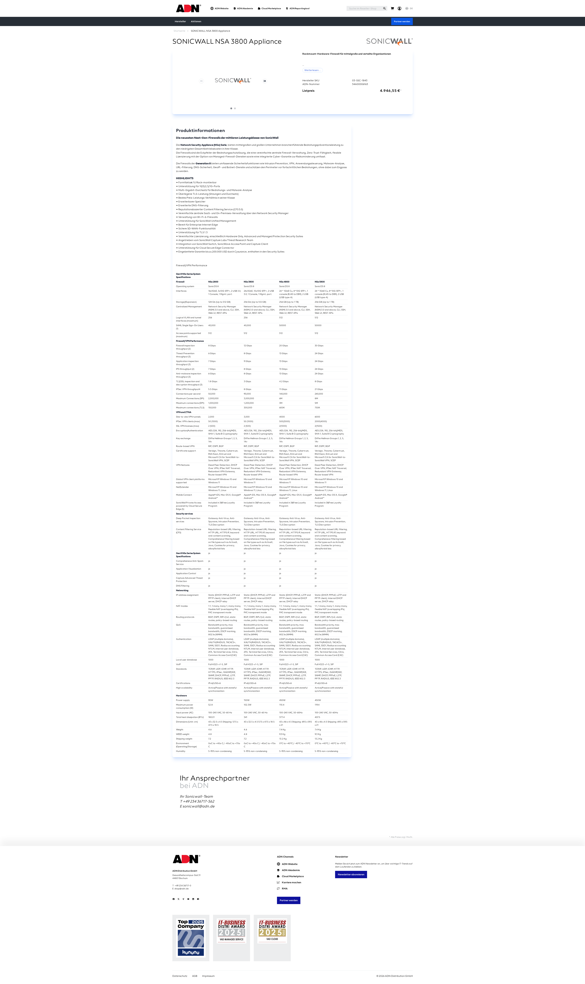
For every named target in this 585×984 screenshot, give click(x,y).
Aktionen (196, 21)
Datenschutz (179, 976)
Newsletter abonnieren (351, 874)
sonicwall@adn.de (198, 806)
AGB (194, 976)
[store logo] (187, 8)
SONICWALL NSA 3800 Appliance (210, 30)
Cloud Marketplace (271, 8)
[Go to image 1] (231, 108)
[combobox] (364, 8)
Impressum (208, 976)
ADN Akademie (245, 8)
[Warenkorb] (392, 8)
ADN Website (221, 8)
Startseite (179, 30)
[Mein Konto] (399, 8)
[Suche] (384, 8)
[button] (233, 81)
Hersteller (180, 21)
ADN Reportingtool (300, 8)
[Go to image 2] (235, 108)
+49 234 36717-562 (198, 801)
